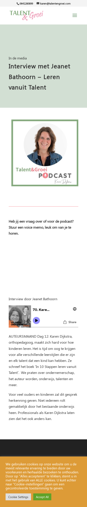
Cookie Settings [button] (18, 497)
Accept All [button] (42, 497)
